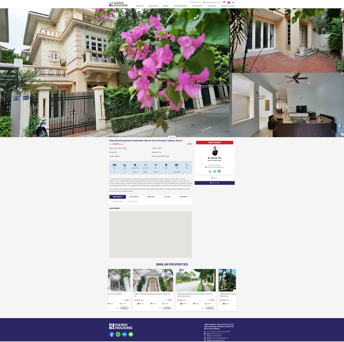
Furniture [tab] (151, 197)
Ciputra (160, 148)
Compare (143, 308)
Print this (215, 178)
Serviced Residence (180, 6)
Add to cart (216, 183)
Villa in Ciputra (122, 148)
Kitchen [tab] (167, 197)
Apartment (139, 6)
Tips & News (212, 6)
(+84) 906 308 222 (215, 165)
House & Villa (153, 6)
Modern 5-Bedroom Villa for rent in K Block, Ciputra (170, 294)
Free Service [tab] (117, 197)
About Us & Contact (228, 6)
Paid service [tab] (134, 197)
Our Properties (197, 6)
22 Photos (172, 137)
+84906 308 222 (196, 2)
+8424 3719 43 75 (216, 333)
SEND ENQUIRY (214, 142)
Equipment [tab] (184, 197)
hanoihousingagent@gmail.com (212, 2)
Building (165, 6)
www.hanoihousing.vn (219, 340)
